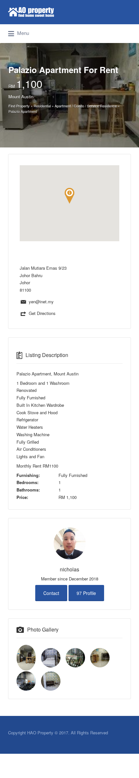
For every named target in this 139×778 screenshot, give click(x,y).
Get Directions (42, 313)
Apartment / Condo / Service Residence (86, 105)
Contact (51, 593)
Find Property (19, 105)
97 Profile (86, 593)
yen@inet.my (41, 301)
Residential (42, 105)
